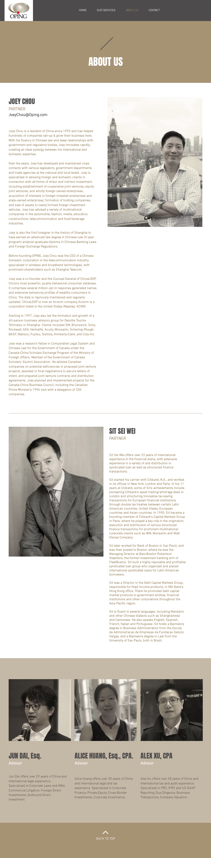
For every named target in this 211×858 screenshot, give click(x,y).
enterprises (74, 191)
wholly (40, 191)
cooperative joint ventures (65, 187)
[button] (106, 10)
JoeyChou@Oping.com (28, 115)
